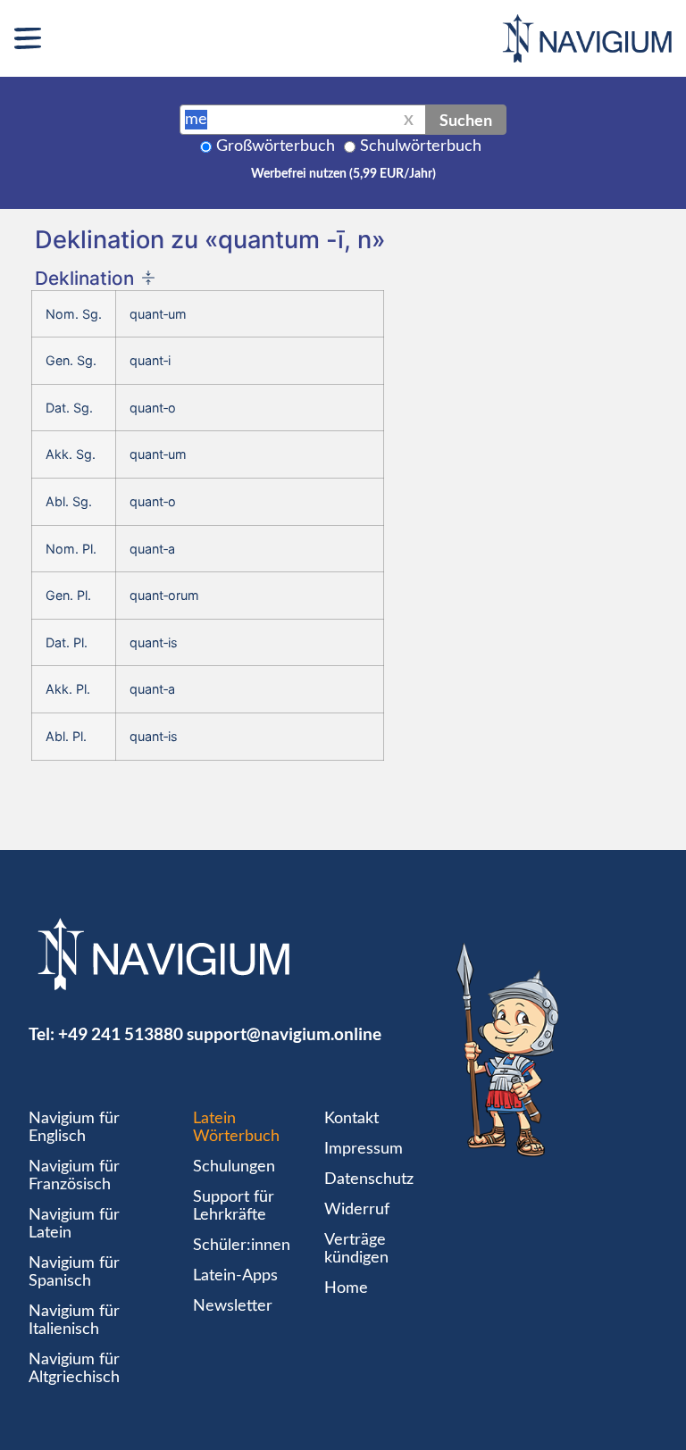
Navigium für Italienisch (74, 1321)
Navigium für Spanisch (74, 1272)
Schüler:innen (241, 1246)
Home (346, 1288)
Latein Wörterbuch (236, 1128)
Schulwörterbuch (420, 146)
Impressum (363, 1149)
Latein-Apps (235, 1276)
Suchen (465, 119)
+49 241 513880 (120, 1033)
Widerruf (356, 1210)
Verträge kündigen (356, 1249)
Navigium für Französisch (74, 1176)
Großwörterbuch (275, 146)
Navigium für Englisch (74, 1128)
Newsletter (232, 1306)
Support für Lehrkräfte (233, 1206)
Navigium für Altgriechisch (74, 1369)
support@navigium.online (284, 1033)
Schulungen (234, 1167)
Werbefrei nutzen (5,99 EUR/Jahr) (343, 174)
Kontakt (351, 1119)
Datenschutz (369, 1179)
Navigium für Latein (74, 1224)
